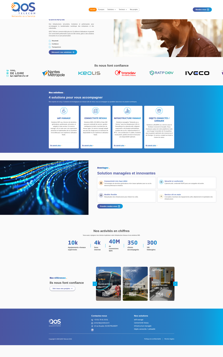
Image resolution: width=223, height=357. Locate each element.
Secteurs (122, 9)
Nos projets (134, 9)
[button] (95, 284)
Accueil (92, 9)
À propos (101, 9)
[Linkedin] (92, 330)
